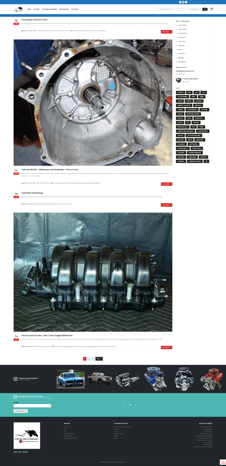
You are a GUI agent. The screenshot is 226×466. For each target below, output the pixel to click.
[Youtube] (183, 2)
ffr (193, 127)
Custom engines (182, 29)
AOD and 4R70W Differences (73, 183)
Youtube (130, 405)
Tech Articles (58, 31)
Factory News (39, 31)
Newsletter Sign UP (20, 411)
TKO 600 (181, 157)
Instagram (135, 405)
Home (29, 9)
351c (193, 97)
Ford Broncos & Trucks (206, 433)
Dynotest (199, 118)
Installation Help (118, 433)
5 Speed (180, 92)
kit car (180, 140)
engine (196, 122)
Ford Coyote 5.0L (110, 346)
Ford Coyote (99, 346)
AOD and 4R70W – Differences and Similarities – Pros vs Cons (50, 169)
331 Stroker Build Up (79, 31)
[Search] (205, 9)
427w (180, 101)
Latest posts (49, 31)
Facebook (124, 405)
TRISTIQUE (192, 157)
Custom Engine (40, 346)
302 (189, 92)
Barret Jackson (184, 105)
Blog (204, 2)
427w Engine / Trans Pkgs (205, 438)
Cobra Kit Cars (208, 431)
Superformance (195, 153)
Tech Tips (67, 31)
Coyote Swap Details (190, 79)
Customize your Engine (49, 9)
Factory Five (183, 127)
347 (203, 92)
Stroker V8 (102, 31)
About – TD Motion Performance (123, 427)
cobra (180, 110)
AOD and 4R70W (58, 183)
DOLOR (180, 118)
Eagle (180, 122)
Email (16, 403)
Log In (210, 2)
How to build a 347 (92, 31)
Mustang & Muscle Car (206, 427)
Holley (180, 135)
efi (188, 122)
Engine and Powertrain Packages (202, 447)
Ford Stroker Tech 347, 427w (35, 19)
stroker (181, 153)
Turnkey (181, 161)
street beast (183, 148)
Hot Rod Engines (194, 135)
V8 (206, 161)
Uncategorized (182, 62)
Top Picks (36, 9)
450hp (189, 101)
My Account (192, 2)
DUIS (189, 118)
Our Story (116, 429)
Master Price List (207, 444)
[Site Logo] (18, 9)
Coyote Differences (61, 346)
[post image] (93, 102)
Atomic (199, 101)
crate (180, 114)
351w (201, 97)
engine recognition (74, 346)
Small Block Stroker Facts (185, 71)
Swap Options (208, 442)
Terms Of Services (69, 433)
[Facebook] (180, 2)
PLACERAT (181, 144)
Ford (201, 127)
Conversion (192, 110)
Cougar (204, 110)
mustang (199, 140)
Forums (116, 431)
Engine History (68, 436)
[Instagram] (186, 2)
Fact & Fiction (181, 37)
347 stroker (182, 97)
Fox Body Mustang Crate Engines (203, 436)
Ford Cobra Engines (88, 346)
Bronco (198, 105)
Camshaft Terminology (32, 193)
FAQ (65, 429)
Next (99, 359)
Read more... (166, 31)
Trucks (203, 157)
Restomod (194, 144)
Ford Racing (202, 131)
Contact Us (67, 427)
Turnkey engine (195, 161)
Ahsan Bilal (28, 31)
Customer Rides (40, 204)
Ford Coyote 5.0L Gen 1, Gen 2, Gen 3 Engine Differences (47, 335)
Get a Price (74, 9)
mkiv (190, 140)
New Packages (64, 9)
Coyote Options (207, 429)
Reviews (180, 49)
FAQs (115, 438)
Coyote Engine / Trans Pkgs (204, 440)
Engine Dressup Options (70, 438)
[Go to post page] (179, 80)
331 (196, 92)
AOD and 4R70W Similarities (91, 183)
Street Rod (197, 148)
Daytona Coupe (193, 114)
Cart (199, 2)
